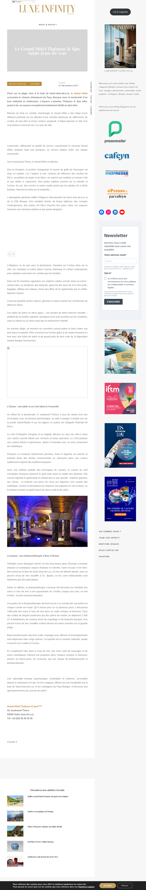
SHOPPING (104, 556)
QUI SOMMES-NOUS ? (110, 531)
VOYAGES (35, 84)
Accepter (108, 885)
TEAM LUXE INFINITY (109, 538)
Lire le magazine (120, 12)
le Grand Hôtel (79, 93)
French (18, 2)
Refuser (124, 885)
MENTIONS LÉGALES (109, 544)
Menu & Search (47, 24)
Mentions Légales (86, 886)
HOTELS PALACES (18, 84)
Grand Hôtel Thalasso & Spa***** (24, 706)
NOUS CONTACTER (109, 550)
